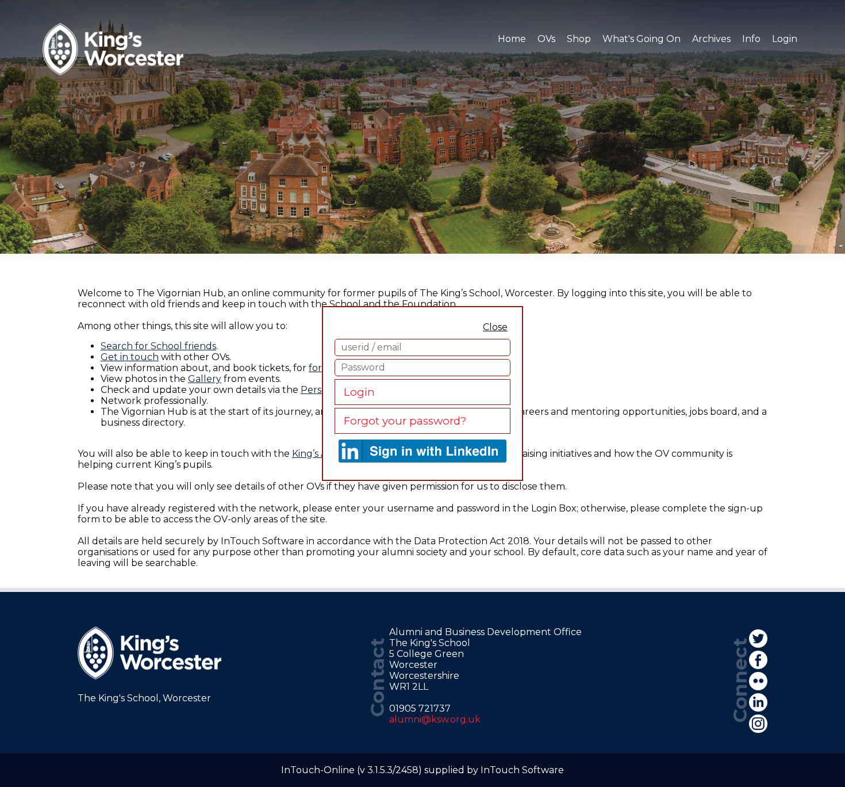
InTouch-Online (318, 770)
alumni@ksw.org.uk (435, 719)
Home (512, 38)
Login (359, 392)
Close (495, 327)
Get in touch (130, 357)
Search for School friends (158, 346)
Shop (579, 38)
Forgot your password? (405, 420)
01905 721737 (420, 708)
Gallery (204, 378)
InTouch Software (522, 770)
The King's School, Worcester (144, 698)
